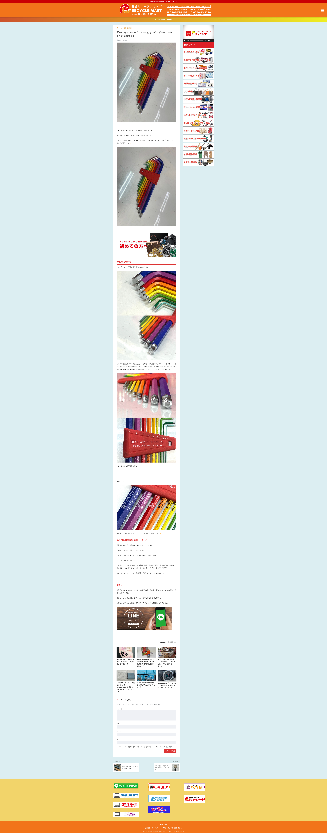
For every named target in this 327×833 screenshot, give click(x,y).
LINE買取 (163, 828)
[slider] (196, 40)
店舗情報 (170, 828)
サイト (119, 739)
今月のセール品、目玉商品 (163, 19)
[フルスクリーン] (211, 40)
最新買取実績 (172, 642)
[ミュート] (209, 40)
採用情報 (147, 828)
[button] (198, 33)
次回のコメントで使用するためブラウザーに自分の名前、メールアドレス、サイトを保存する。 (146, 747)
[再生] (185, 40)
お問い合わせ (178, 828)
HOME (164, 824)
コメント (119, 709)
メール (119, 731)
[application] (198, 33)
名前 (119, 723)
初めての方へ (155, 828)
